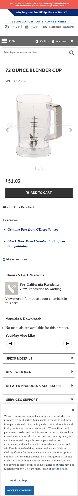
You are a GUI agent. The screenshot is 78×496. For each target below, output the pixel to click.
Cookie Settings (18, 480)
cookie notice (59, 468)
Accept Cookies (19, 490)
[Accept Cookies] (73, 409)
